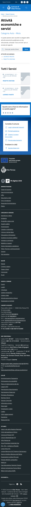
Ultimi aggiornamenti (7, 414)
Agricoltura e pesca (6, 216)
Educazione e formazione (8, 235)
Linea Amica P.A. (5, 449)
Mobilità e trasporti (6, 243)
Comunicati (4, 272)
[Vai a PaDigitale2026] (11, 181)
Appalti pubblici (5, 224)
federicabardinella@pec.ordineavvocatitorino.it (14, 370)
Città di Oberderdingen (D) (8, 438)
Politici (3, 206)
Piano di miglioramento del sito (10, 384)
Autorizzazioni (5, 227)
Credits (3, 412)
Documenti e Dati (6, 198)
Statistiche (4, 417)
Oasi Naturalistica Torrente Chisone (11, 465)
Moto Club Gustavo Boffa (8, 471)
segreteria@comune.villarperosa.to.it (15, 320)
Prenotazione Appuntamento (9, 389)
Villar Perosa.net (5, 440)
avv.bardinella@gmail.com (12, 366)
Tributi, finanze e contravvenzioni (10, 249)
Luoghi (3, 287)
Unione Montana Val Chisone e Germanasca (13, 451)
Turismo (3, 251)
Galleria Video (5, 295)
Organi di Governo (6, 190)
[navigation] (3, 7)
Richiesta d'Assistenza (7, 395)
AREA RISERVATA (15, 504)
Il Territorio (4, 290)
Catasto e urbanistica (7, 229)
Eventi (3, 284)
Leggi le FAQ (4, 387)
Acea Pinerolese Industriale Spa (10, 443)
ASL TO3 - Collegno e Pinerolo (9, 446)
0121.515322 (8, 312)
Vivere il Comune (10, 14)
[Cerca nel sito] (26, 8)
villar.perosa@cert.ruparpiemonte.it (15, 318)
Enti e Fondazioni (6, 201)
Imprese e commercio (7, 240)
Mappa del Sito (5, 420)
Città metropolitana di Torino (9, 432)
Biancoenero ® (16, 500)
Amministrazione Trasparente (9, 378)
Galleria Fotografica (6, 293)
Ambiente (4, 218)
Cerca (26, 49)
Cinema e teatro (5, 266)
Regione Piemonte (6, 2)
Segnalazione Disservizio (8, 392)
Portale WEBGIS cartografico (9, 460)
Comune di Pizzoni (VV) (7, 435)
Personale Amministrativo (8, 203)
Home (2, 14)
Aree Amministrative (7, 192)
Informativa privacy (6, 403)
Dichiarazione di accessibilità (9, 381)
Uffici (2, 195)
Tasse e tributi (5, 269)
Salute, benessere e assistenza (10, 246)
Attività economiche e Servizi (9, 298)
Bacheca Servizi (5, 398)
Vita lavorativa (5, 254)
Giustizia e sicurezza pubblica (9, 238)
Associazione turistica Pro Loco (10, 457)
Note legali (4, 406)
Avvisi (2, 275)
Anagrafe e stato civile (7, 221)
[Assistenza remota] (17, 496)
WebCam (3, 462)
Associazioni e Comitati (7, 301)
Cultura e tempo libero (7, 232)
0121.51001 (6, 310)
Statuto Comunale (6, 400)
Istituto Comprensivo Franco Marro (11, 468)
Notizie (3, 264)
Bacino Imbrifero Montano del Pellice (11, 454)
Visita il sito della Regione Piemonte (11, 429)
